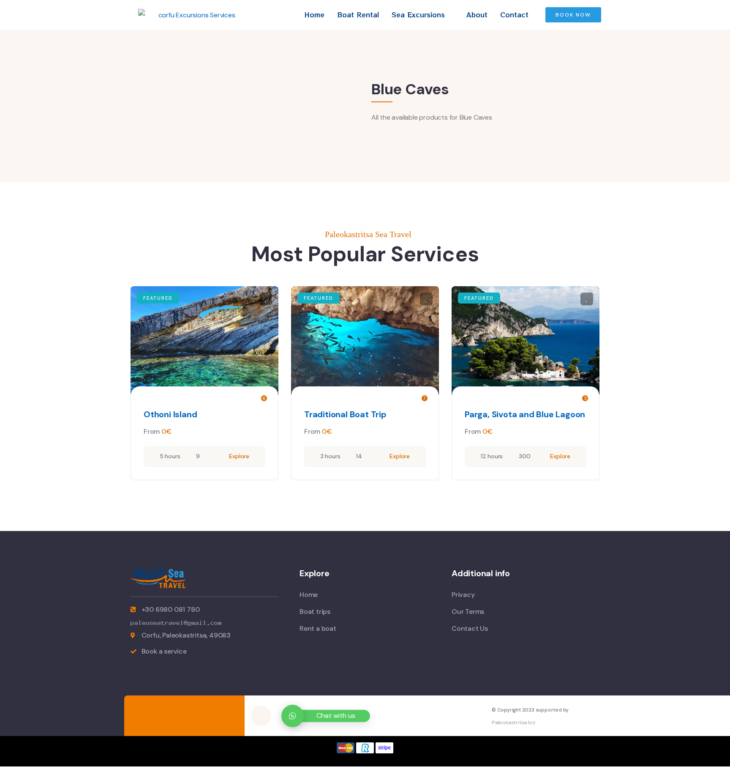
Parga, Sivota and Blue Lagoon (525, 414)
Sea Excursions (418, 14)
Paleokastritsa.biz (513, 722)
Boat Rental (358, 14)
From (152, 431)
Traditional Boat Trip (345, 414)
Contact (514, 14)
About (477, 14)
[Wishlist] (265, 299)
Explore (239, 456)
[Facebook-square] (261, 716)
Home (314, 14)
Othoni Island (170, 414)
